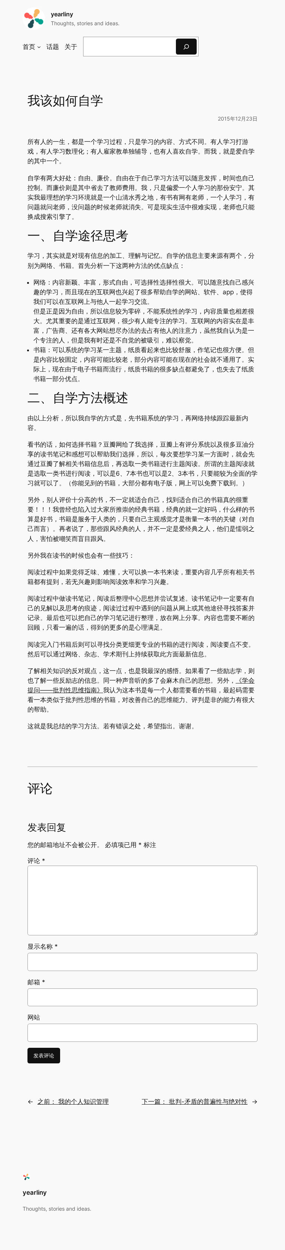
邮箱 (36, 982)
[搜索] (186, 47)
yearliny (62, 14)
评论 (36, 860)
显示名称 (42, 946)
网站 (33, 1017)
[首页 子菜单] (39, 47)
